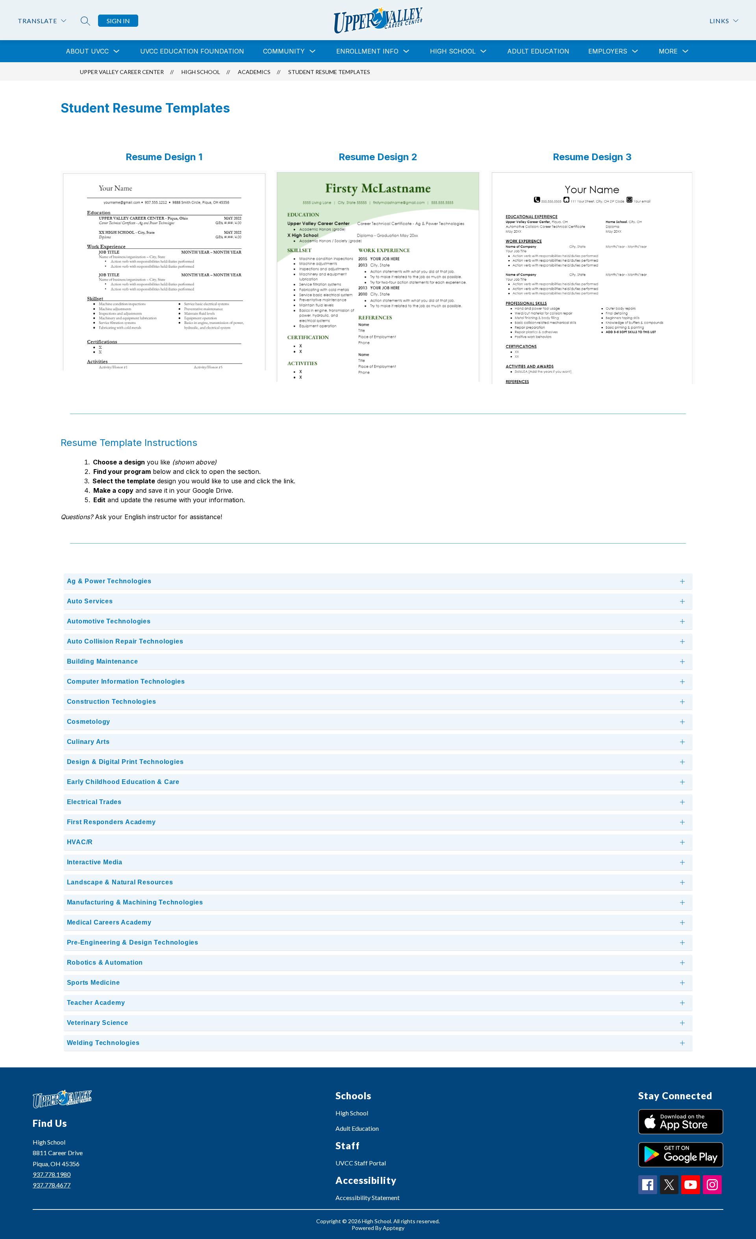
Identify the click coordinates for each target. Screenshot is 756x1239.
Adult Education (538, 51)
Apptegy (393, 1227)
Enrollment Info (367, 51)
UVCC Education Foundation (192, 51)
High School (351, 1113)
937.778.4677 (51, 1185)
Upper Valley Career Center (122, 71)
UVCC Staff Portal (360, 1163)
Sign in (118, 20)
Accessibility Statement (367, 1197)
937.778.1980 (51, 1174)
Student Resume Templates (329, 71)
